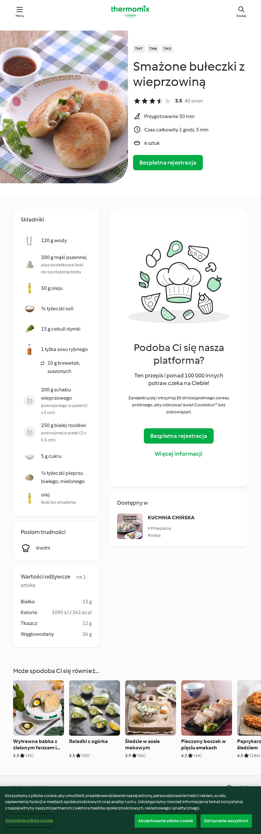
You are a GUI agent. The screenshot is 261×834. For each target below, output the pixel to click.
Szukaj (241, 16)
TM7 (139, 48)
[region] (130, 810)
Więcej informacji (178, 453)
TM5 (167, 48)
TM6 (153, 48)
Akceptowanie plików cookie (165, 820)
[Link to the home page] (130, 11)
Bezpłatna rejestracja (167, 162)
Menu (20, 16)
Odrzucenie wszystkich (226, 820)
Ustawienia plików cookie (29, 820)
